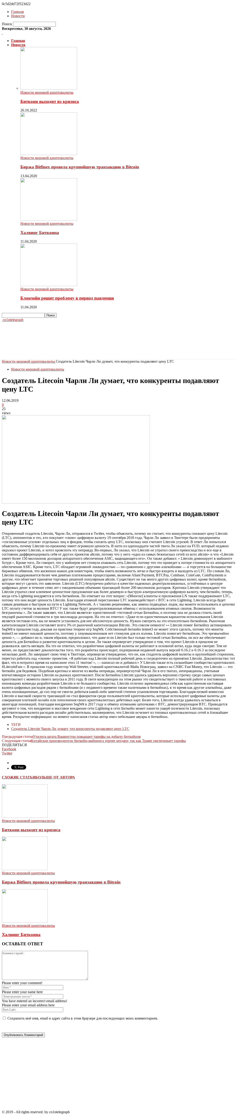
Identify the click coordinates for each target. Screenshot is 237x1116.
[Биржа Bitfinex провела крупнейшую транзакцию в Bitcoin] (48, 154)
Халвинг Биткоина (39, 232)
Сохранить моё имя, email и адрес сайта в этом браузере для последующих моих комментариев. (82, 1018)
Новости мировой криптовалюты (46, 92)
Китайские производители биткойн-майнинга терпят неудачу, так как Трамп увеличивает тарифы (108, 741)
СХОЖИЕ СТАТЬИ (18, 777)
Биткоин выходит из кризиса (49, 101)
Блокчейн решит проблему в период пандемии (67, 298)
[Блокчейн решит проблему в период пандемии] (48, 285)
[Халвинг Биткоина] (48, 219)
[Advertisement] (56, 345)
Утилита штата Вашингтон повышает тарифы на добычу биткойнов (87, 737)
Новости (18, 16)
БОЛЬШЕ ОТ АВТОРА (55, 777)
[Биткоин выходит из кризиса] (48, 88)
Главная (17, 12)
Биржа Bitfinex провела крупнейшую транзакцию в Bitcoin (79, 166)
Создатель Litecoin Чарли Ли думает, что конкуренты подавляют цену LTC (70, 729)
